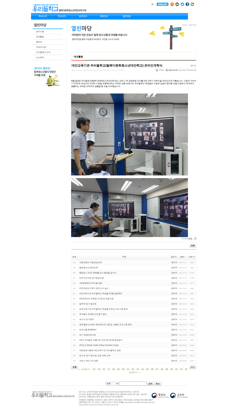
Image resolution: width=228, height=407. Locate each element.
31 (176, 369)
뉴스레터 (40, 57)
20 (123, 369)
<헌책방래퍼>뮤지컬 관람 (90, 283)
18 (113, 369)
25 (147, 369)
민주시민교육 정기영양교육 (91, 278)
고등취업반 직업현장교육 (90, 262)
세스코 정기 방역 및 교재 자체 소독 (94, 355)
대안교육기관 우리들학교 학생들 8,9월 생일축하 (100, 293)
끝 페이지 (133, 372)
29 (167, 369)
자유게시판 (41, 47)
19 (118, 369)
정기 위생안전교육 (87, 335)
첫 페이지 (85, 369)
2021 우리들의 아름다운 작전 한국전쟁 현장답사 (101, 340)
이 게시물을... (188, 238)
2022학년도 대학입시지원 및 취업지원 (96, 298)
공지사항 (40, 31)
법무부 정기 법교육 (87, 304)
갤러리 (39, 42)
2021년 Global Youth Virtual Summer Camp (99, 345)
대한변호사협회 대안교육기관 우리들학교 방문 (100, 350)
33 (186, 369)
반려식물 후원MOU (87, 330)
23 (138, 369)
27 (157, 369)
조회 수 (192, 257)
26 (152, 369)
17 (108, 369)
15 (99, 369)
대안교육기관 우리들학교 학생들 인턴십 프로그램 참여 (103, 309)
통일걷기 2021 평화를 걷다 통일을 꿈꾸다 (98, 273)
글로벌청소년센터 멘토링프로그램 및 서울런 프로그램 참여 (105, 324)
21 (128, 369)
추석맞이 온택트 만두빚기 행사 (93, 314)
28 (162, 369)
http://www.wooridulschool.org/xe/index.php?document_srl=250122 (98, 70)
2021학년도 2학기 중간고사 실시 (94, 288)
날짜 (182, 257)
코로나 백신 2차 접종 (88, 361)
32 (181, 369)
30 (171, 369)
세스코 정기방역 (86, 319)
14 (94, 369)
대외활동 (40, 37)
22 (133, 369)
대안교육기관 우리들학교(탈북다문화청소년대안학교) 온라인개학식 (117, 65)
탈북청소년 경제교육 (88, 267)
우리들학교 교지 (43, 52)
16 (104, 369)
